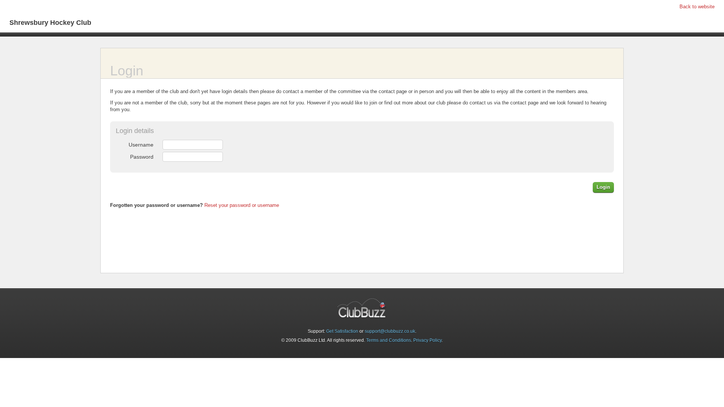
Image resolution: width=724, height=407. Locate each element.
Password (141, 157)
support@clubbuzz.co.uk (390, 331)
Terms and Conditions (388, 340)
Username (141, 145)
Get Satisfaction (342, 331)
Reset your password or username (241, 205)
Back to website (697, 6)
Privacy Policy (427, 340)
